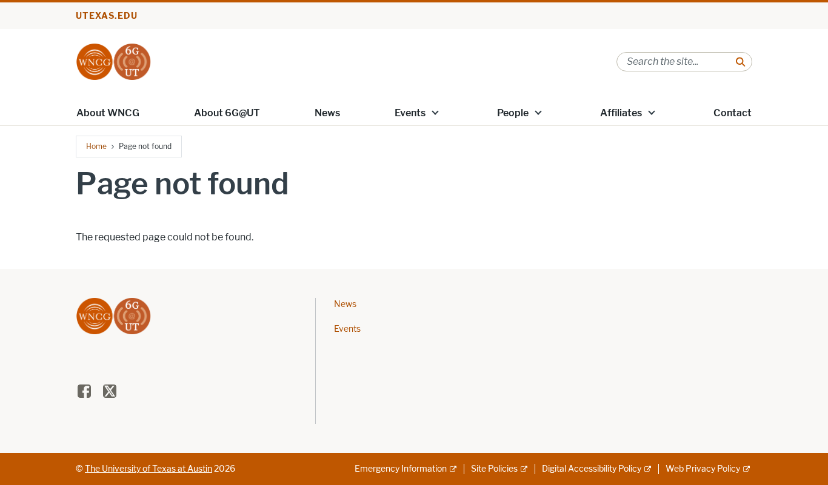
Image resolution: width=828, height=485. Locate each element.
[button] (435, 112)
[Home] (113, 61)
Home (96, 146)
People (513, 113)
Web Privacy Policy (703, 469)
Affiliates (621, 113)
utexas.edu (107, 16)
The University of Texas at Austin (148, 469)
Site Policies (494, 469)
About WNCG (107, 113)
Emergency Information (401, 469)
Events (410, 113)
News (327, 113)
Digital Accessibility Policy (591, 469)
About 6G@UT (227, 113)
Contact (732, 113)
